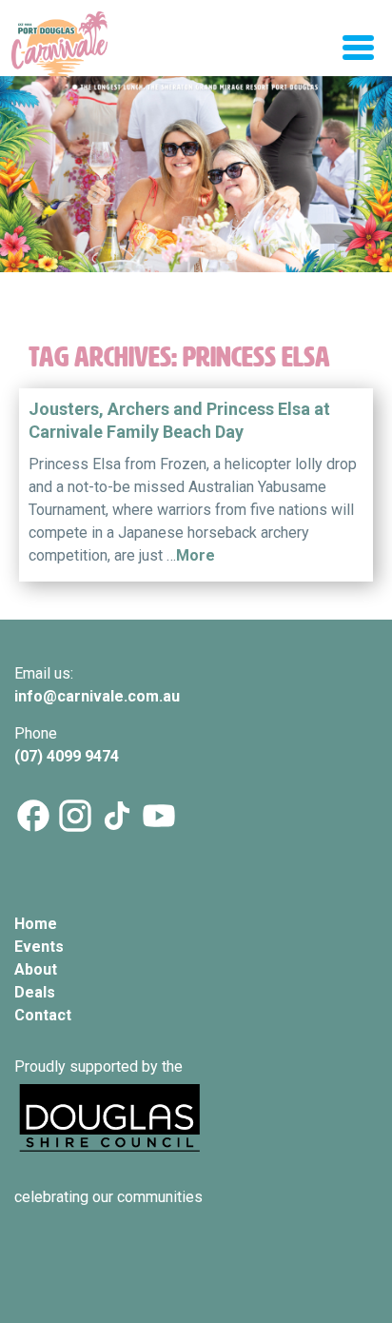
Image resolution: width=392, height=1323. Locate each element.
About (35, 969)
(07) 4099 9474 (68, 756)
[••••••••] (196, 199)
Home (35, 924)
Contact (42, 1015)
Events (39, 947)
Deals (34, 992)
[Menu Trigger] (358, 45)
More (195, 555)
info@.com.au (97, 696)
